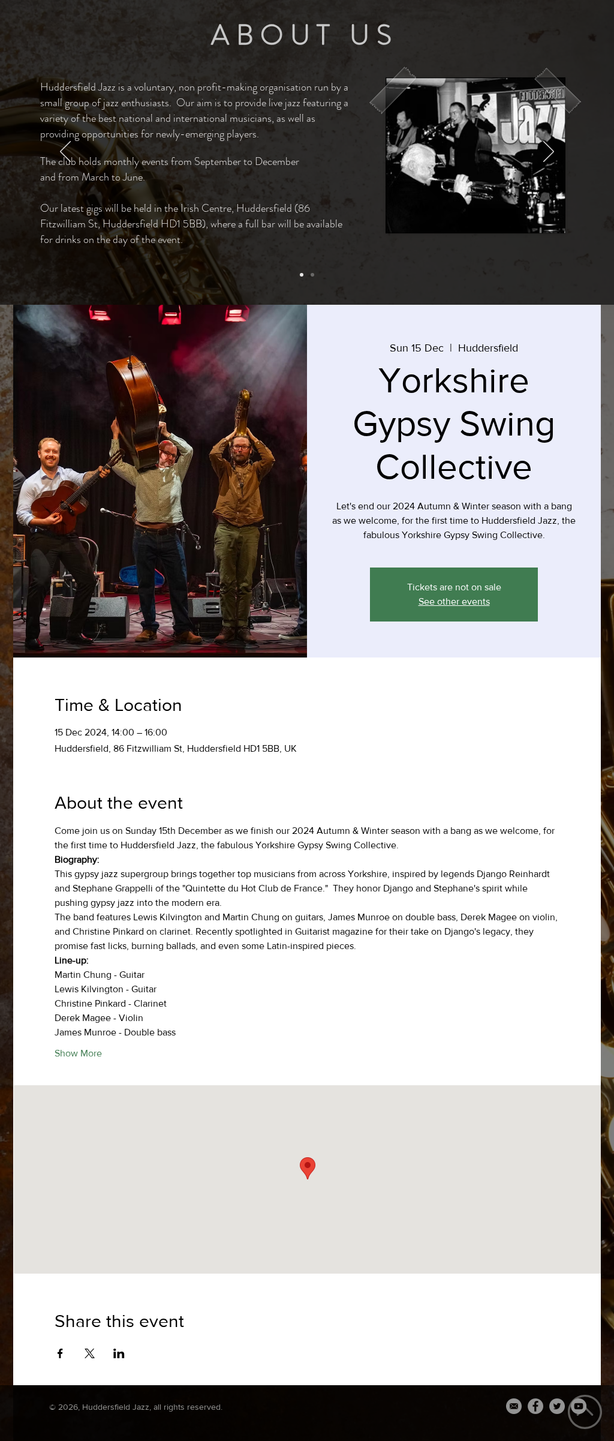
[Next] (548, 152)
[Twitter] (557, 1406)
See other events (454, 601)
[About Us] (312, 275)
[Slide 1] (301, 275)
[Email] (514, 1406)
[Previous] (65, 152)
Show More (78, 1053)
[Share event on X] (89, 1353)
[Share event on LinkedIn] (119, 1353)
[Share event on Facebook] (60, 1353)
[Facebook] (535, 1406)
